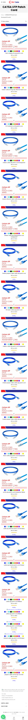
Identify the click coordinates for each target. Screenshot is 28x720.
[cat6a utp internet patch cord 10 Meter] (14, 548)
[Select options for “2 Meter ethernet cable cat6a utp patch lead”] (14, 193)
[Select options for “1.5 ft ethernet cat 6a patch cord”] (14, 120)
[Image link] (14, 690)
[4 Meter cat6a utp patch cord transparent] (14, 330)
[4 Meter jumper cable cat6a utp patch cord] (14, 366)
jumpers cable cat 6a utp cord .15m (14, 674)
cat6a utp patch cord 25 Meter (14, 626)
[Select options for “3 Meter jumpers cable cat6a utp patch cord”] (14, 268)
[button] (3, 717)
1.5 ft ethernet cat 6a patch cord (14, 126)
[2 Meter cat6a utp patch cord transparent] (14, 146)
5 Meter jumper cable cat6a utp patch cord (14, 419)
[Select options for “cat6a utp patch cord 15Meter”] (14, 596)
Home (2, 14)
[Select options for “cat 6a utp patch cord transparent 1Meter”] (14, 486)
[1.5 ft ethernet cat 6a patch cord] (14, 110)
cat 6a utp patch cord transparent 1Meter (14, 492)
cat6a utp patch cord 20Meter (14, 613)
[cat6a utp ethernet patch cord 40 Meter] (14, 512)
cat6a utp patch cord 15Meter (14, 601)
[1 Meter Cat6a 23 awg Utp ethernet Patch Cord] (14, 73)
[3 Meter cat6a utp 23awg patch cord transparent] (14, 219)
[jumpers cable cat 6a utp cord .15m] (14, 658)
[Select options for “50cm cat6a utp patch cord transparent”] (14, 450)
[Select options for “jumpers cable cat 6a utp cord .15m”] (14, 669)
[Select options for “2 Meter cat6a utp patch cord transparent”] (14, 157)
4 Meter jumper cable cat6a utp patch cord (14, 383)
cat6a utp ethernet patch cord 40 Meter (14, 528)
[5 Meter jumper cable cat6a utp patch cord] (14, 403)
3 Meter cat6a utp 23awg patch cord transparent (14, 236)
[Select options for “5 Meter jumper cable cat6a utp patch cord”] (14, 413)
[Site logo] (14, 2)
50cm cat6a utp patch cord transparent (14, 455)
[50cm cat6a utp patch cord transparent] (14, 439)
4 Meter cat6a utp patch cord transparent (14, 346)
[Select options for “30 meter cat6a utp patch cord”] (14, 304)
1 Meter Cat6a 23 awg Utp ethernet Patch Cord (14, 89)
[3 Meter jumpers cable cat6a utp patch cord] (14, 257)
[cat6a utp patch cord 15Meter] (14, 585)
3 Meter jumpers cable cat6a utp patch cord (14, 273)
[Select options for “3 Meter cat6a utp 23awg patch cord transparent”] (14, 230)
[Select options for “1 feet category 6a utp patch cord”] (14, 47)
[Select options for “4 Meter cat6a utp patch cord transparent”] (14, 340)
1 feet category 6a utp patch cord (14, 53)
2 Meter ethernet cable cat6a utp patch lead (14, 199)
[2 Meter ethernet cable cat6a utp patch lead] (14, 182)
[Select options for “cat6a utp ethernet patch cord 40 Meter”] (14, 523)
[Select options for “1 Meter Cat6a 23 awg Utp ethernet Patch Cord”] (14, 84)
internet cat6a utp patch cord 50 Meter (14, 638)
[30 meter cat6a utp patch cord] (14, 293)
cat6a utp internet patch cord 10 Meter (14, 565)
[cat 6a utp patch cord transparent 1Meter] (14, 476)
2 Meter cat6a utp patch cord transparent (14, 162)
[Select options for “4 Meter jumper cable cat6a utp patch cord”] (14, 377)
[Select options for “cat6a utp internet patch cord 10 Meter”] (14, 559)
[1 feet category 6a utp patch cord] (14, 37)
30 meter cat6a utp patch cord (14, 310)
